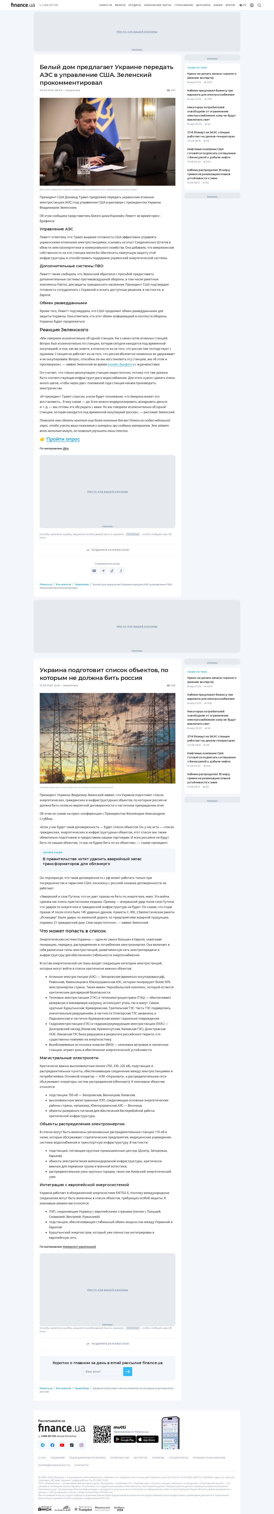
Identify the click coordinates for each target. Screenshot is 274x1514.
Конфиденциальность (54, 1465)
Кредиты (135, 5)
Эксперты (141, 1458)
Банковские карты (157, 5)
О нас (42, 1458)
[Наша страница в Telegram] (42, 1445)
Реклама (158, 1458)
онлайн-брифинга (121, 364)
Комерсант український (79, 1246)
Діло (66, 448)
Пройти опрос (63, 439)
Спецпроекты (178, 1458)
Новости (106, 5)
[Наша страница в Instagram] (81, 1445)
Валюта (120, 5)
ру (245, 5)
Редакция (58, 1458)
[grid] (137, 999)
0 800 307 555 (50, 5)
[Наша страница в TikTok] (71, 1445)
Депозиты (203, 5)
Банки (218, 5)
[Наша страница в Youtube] (62, 1445)
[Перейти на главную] (23, 5)
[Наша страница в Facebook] (52, 1445)
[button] (127, 1371)
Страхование (183, 5)
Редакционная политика (87, 1458)
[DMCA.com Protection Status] (45, 1512)
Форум (230, 5)
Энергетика (72, 90)
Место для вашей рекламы (137, 31)
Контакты (82, 1465)
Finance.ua (46, 584)
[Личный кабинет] (252, 5)
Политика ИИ (119, 1458)
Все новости (63, 584)
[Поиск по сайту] (259, 5)
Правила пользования (209, 1458)
